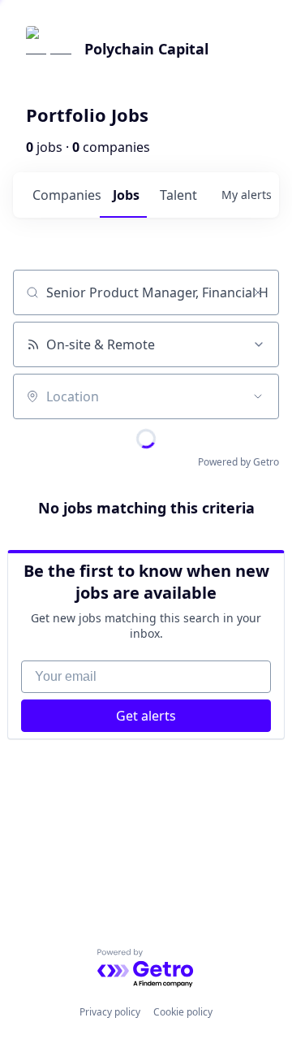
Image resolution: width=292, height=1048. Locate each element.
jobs (126, 195)
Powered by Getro (238, 462)
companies (66, 195)
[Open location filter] (258, 396)
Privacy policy (109, 1012)
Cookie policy (183, 1012)
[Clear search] (258, 292)
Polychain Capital (146, 48)
